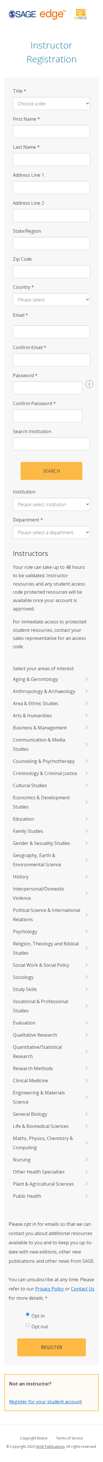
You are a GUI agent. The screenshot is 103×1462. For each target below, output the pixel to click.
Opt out (39, 1326)
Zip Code (22, 259)
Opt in (38, 1316)
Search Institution (32, 431)
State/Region (27, 231)
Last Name (26, 147)
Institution (24, 492)
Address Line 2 (28, 203)
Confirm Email (29, 347)
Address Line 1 (28, 175)
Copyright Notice (33, 1438)
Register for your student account (45, 1401)
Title (19, 91)
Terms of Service (69, 1438)
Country (23, 287)
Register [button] (51, 1347)
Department (28, 520)
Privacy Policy (49, 1289)
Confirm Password (34, 403)
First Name (26, 119)
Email (20, 315)
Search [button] (51, 471)
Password (25, 375)
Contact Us (82, 1289)
